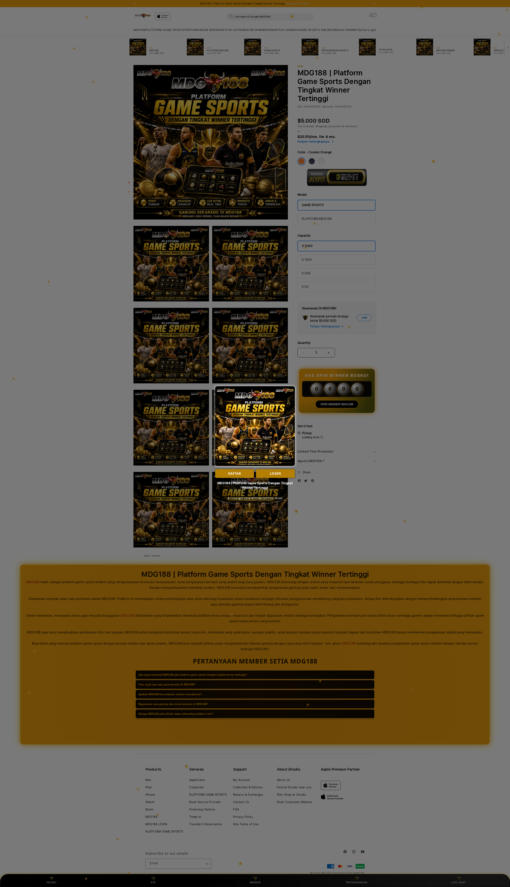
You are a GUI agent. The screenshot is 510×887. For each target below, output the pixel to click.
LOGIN (275, 473)
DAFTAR (234, 473)
